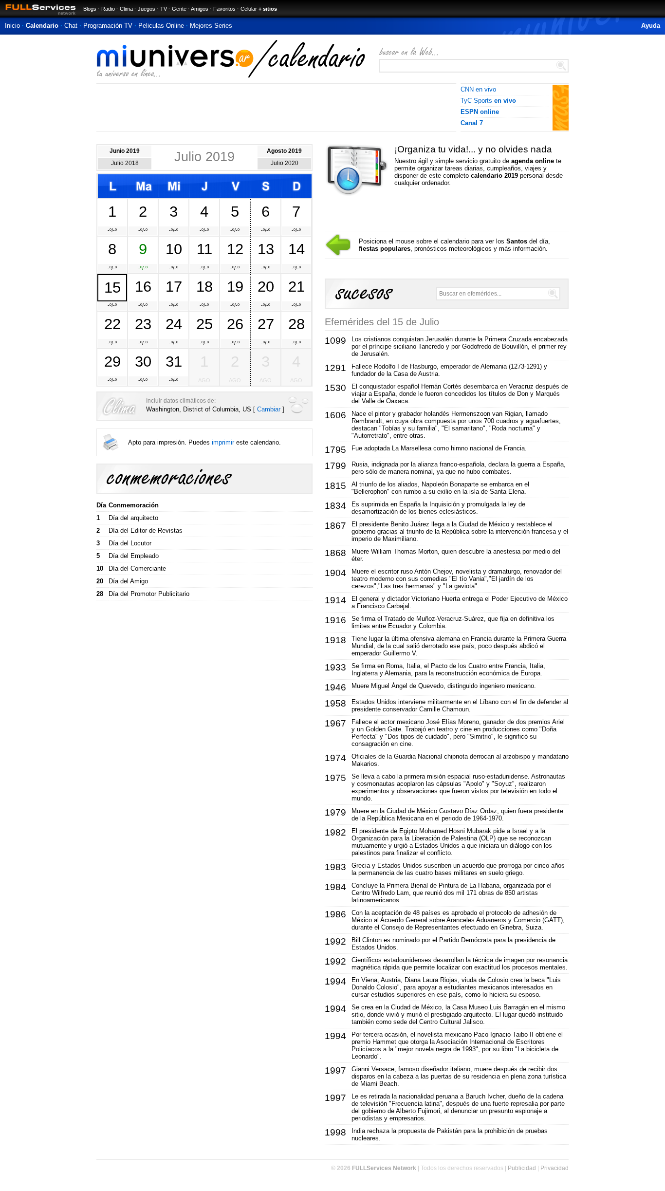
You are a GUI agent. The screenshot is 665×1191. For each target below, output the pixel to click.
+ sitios (268, 9)
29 (112, 361)
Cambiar (268, 409)
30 (143, 361)
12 (235, 249)
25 (204, 324)
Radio (108, 9)
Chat (70, 25)
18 (204, 286)
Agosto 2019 (284, 151)
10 (174, 249)
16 (143, 286)
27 (266, 324)
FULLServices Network (384, 1168)
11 (204, 249)
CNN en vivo (478, 89)
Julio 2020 (284, 163)
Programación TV (107, 25)
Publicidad (522, 1168)
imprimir (223, 442)
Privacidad (554, 1168)
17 (174, 286)
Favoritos (224, 9)
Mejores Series (211, 25)
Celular (248, 9)
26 (235, 324)
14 (296, 249)
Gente (179, 9)
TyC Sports (488, 100)
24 (174, 324)
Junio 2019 (125, 151)
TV (163, 9)
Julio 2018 (125, 163)
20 (266, 286)
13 (266, 249)
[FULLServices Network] (38, 15)
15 (112, 287)
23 (143, 324)
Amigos (199, 9)
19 (235, 286)
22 (112, 324)
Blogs (89, 9)
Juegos (146, 9)
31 (174, 361)
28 (296, 324)
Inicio (12, 25)
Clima (126, 9)
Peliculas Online (161, 25)
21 (296, 286)
